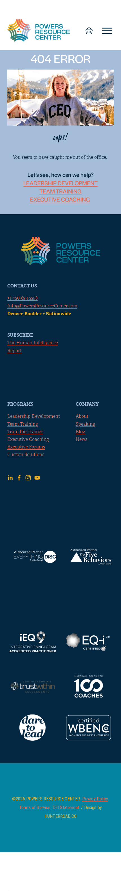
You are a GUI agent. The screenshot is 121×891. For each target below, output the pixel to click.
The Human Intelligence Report (32, 346)
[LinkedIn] (10, 478)
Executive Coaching (28, 439)
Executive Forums (26, 447)
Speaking (85, 424)
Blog (80, 432)
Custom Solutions (25, 454)
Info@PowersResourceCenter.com (42, 306)
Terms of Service (35, 807)
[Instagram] (28, 478)
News (81, 439)
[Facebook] (19, 478)
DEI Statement (66, 807)
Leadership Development (33, 416)
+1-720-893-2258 (22, 298)
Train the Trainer (25, 432)
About (82, 416)
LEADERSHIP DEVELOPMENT (60, 183)
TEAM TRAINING (60, 191)
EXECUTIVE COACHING (60, 199)
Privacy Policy (95, 799)
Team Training (22, 424)
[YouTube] (37, 478)
